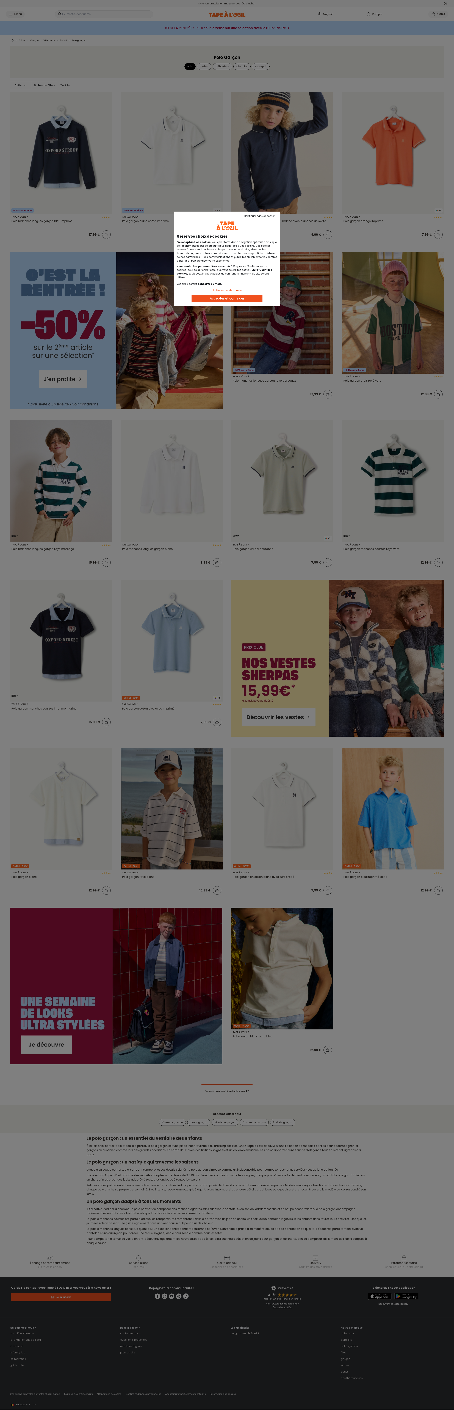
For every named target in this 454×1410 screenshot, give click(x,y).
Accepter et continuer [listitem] (227, 298)
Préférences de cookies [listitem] (227, 290)
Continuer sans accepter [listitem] (259, 216)
